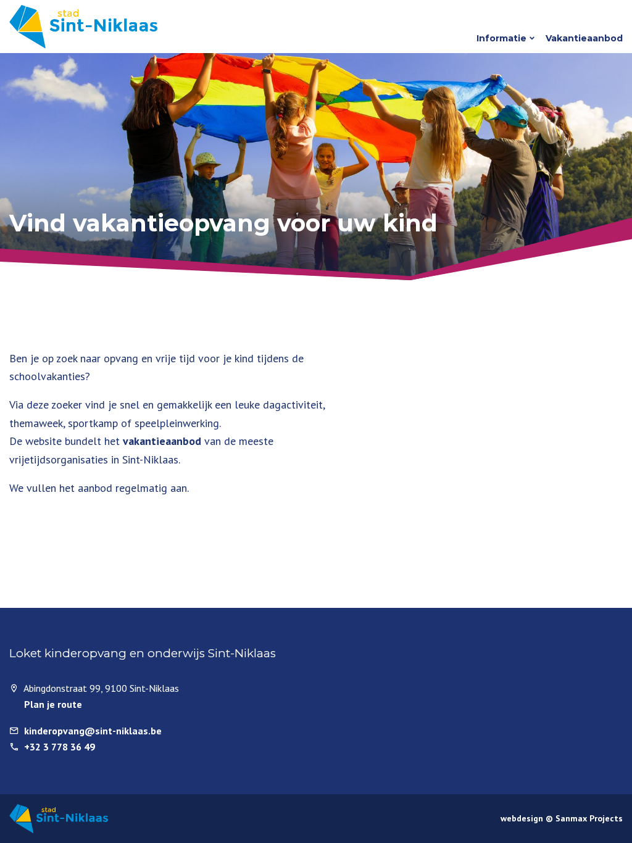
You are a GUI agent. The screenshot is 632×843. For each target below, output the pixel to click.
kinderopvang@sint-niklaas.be (93, 731)
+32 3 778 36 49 (59, 747)
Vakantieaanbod (584, 38)
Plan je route (53, 704)
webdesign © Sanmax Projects (562, 818)
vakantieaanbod (163, 441)
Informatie (501, 38)
